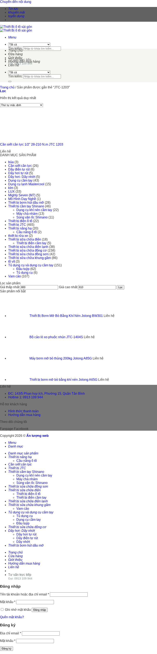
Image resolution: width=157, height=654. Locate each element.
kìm (10, 188)
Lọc (120, 287)
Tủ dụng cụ (24, 272)
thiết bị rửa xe (18, 235)
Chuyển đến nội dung (15, 1)
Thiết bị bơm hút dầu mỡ (26, 202)
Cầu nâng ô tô (26, 232)
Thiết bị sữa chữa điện (24, 239)
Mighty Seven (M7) (21, 195)
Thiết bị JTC (17, 224)
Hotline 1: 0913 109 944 (25, 397)
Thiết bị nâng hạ (20, 228)
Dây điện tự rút (19, 169)
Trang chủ (15, 50)
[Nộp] (9, 81)
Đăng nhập (39, 609)
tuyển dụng (16, 16)
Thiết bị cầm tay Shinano (26, 206)
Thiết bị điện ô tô (20, 221)
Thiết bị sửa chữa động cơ (27, 250)
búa (11, 162)
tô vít (11, 261)
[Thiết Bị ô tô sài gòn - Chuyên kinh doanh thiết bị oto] (16, 28)
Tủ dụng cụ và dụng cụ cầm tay (30, 265)
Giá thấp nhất (9, 287)
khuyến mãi (16, 12)
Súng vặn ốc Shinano (32, 217)
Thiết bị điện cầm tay (31, 243)
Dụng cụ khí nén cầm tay (34, 210)
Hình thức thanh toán (23, 411)
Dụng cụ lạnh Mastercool (26, 184)
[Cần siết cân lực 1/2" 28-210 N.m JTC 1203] (20, 137)
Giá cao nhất (68, 287)
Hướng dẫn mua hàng (24, 61)
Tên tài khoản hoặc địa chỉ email (24, 594)
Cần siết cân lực (20, 165)
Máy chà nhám (27, 213)
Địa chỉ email (10, 633)
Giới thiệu (15, 58)
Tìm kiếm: (15, 48)
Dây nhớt (23, 541)
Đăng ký (6, 648)
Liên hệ (13, 65)
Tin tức (13, 8)
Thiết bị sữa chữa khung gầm (29, 258)
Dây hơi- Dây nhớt (21, 176)
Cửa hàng (15, 54)
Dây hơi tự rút (18, 173)
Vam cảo (14, 276)
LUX (11, 191)
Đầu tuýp (22, 269)
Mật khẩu (7, 602)
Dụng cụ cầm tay (20, 180)
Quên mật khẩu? (12, 617)
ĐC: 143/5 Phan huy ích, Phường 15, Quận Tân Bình (46, 393)
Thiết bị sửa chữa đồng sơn (28, 254)
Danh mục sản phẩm (23, 453)
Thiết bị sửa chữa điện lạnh (28, 246)
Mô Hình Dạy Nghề (22, 199)
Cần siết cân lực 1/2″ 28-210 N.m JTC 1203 (31, 144)
